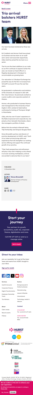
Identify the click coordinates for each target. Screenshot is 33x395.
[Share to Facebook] (11, 191)
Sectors (19, 282)
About (3, 306)
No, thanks (5, 392)
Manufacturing (21, 290)
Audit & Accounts (7, 285)
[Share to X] (5, 191)
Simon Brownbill (17, 177)
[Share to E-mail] (14, 191)
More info (4, 388)
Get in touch (16, 244)
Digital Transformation (8, 291)
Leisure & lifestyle (22, 293)
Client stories (5, 309)
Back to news (6, 8)
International (21, 296)
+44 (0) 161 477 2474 (25, 312)
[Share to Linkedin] (8, 191)
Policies (4, 316)
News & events (6, 313)
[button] (27, 3)
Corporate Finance (7, 288)
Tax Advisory (5, 299)
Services (4, 282)
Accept (12, 392)
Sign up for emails (8, 268)
